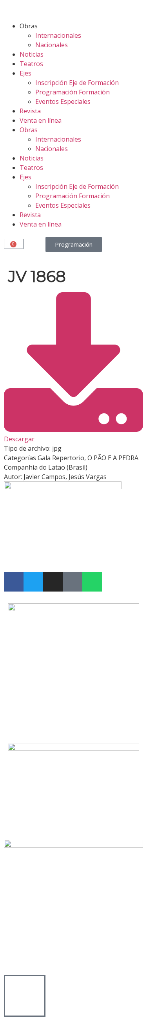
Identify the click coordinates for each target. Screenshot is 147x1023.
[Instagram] (53, 582)
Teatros (31, 63)
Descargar (19, 439)
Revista (30, 111)
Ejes (25, 73)
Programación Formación (72, 92)
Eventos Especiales (63, 101)
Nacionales (51, 45)
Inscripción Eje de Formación (77, 82)
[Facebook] (14, 582)
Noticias (32, 54)
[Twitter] (33, 582)
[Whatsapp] (92, 582)
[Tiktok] (72, 582)
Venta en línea (41, 120)
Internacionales (58, 35)
